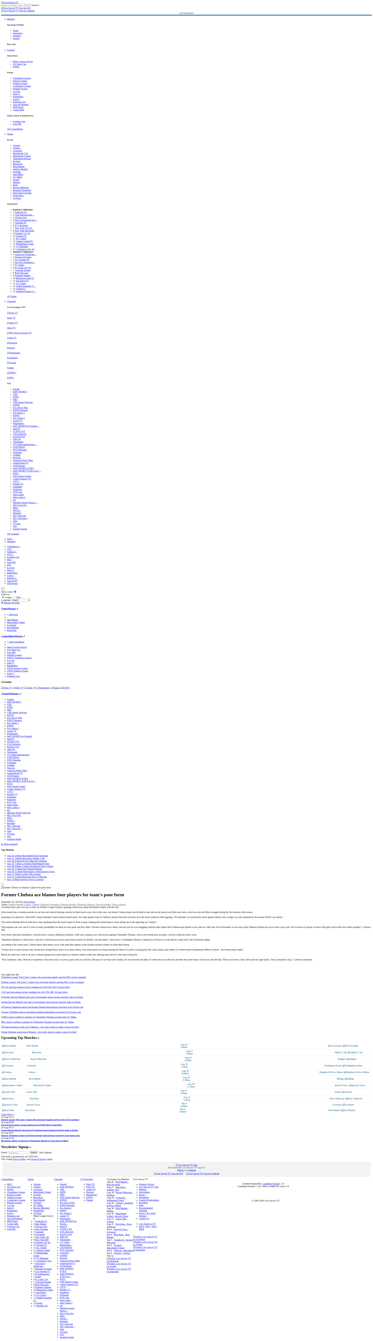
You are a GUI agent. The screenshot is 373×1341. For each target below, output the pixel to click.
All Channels (13, 534)
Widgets (142, 1189)
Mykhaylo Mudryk (86, 904)
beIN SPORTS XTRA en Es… (21, 781)
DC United (21, 238)
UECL (10, 554)
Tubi (15, 521)
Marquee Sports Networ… (25, 502)
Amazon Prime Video (23, 460)
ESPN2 (16, 405)
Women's (11, 541)
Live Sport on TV (147, 1224)
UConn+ (17, 523)
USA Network (19, 434)
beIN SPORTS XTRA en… (67, 1275)
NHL (154, 1226)
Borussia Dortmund (22, 190)
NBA (141, 1226)
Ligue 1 (16, 99)
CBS (15, 394)
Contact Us (144, 1218)
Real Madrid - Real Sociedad (118, 1183)
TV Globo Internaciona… (25, 444)
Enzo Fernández (103, 904)
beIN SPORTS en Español (19, 736)
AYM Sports (19, 465)
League (8, 597)
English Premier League (20, 904)
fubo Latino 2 (19, 497)
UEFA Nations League (17, 671)
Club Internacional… (24, 215)
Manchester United (21, 156)
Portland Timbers (23, 275)
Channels (11, 301)
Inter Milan (18, 174)
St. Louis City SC (23, 267)
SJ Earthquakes (42, 1274)
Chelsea (16, 148)
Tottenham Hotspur (22, 158)
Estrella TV (18, 484)
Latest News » (8, 1114)
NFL (148, 1226)
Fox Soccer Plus (20, 407)
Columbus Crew (44, 1261)
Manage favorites (11, 603)
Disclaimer (144, 1197)
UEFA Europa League (17, 668)
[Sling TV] (18, 688)
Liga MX (17, 124)
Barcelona (17, 164)
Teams (10, 134)
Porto (15, 185)
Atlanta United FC (24, 241)
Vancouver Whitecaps (39, 1264)
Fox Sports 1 (19, 413)
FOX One (17, 492)
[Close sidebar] (2, 884)
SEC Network (19, 516)
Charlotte (39, 1232)
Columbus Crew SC (25, 249)
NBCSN (17, 439)
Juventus (17, 172)
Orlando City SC (22, 233)
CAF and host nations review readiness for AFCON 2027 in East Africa (31, 1125)
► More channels (9, 844)
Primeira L (12, 578)
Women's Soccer (146, 1184)
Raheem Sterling (68, 904)
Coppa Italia (18, 110)
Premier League (20, 88)
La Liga (16, 91)
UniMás (16, 455)
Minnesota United (44, 1290)
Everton (16, 161)
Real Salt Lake (21, 273)
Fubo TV (90, 1187)
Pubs (141, 1205)
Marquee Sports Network (18, 813)
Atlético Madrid (20, 169)
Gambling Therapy (271, 1183)
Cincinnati (40, 1234)
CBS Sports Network (23, 402)
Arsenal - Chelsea (122, 1253)
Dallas (38, 1276)
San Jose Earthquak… (25, 262)
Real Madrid (18, 166)
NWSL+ (17, 510)
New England (41, 1229)
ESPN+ (16, 415)
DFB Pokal (18, 107)
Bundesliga (18, 96)
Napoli (16, 179)
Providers (143, 1202)
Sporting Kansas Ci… (26, 291)
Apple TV (17, 421)
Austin (39, 1303)
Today (16, 30)
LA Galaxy (21, 283)
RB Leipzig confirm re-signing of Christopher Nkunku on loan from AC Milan (34, 1141)
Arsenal (16, 145)
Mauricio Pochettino (49, 904)
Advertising (144, 1192)
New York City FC (23, 228)
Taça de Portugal (20, 104)
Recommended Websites (146, 1209)
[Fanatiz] (55, 688)
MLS (9, 559)
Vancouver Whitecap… (25, 254)
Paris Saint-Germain (22, 193)
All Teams (12, 296)
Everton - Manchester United (115, 1246)
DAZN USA (19, 436)
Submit (34, 1152)
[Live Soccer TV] (9, 2)
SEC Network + (20, 518)
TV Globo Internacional (18, 755)
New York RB (42, 1240)
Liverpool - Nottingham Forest (116, 1199)
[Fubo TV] (6, 688)
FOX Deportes (20, 450)
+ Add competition (15, 642)
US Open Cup (19, 64)
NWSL (16, 67)
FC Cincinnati (21, 225)
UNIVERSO (19, 447)
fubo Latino (18, 494)
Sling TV (90, 1184)
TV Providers (86, 1179)
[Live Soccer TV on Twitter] (120, 1266)
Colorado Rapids (22, 270)
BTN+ (16, 473)
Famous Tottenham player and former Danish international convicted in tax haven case (40, 1135)
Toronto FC (21, 236)
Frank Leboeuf (119, 904)
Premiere (17, 513)
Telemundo (18, 442)
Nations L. (12, 552)
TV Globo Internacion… (66, 1243)
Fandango (17, 486)
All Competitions (15, 129)
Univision (17, 452)
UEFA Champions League (19, 658)
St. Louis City (41, 1279)
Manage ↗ (13, 608)
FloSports (17, 489)
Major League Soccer (23, 61)
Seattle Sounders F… (26, 286)
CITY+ (16, 481)
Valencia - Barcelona (123, 1250)
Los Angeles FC (22, 259)
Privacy (142, 1195)
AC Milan (17, 177)
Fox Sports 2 (19, 418)
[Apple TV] (30, 688)
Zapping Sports (20, 529)
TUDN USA (19, 431)
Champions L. (13, 546)
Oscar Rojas (29, 902)
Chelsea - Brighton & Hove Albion (120, 1204)
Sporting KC (42, 1306)
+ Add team (12, 614)
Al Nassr (17, 198)
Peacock (17, 457)
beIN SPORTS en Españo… (26, 426)
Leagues (11, 50)
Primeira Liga (19, 102)
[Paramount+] (43, 688)
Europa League (20, 81)
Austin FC (21, 289)
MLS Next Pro (20, 505)
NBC (15, 399)
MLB (141, 1229)
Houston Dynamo (23, 257)
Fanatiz (16, 389)
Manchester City (20, 153)
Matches (11, 19)
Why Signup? (45, 1152)
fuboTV (16, 428)
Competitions (7, 636)
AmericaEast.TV (21, 463)
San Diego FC (22, 281)
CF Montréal (22, 246)
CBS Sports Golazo (22, 476)
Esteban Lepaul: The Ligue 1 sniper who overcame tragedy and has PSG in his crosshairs (40, 1119)
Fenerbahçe (18, 195)
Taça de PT (12, 581)
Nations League (20, 83)
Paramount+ (18, 423)
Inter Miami (40, 1224)
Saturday (17, 36)
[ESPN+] (65, 688)
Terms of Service (39, 1159)
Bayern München (21, 187)
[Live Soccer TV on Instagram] (120, 1271)
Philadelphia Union (25, 244)
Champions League (22, 78)
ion (14, 500)
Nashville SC (21, 212)
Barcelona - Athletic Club (116, 1188)
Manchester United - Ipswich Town (117, 1214)
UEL (9, 549)
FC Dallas (19, 265)
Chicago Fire (21, 217)
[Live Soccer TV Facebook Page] (120, 1261)
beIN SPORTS (20, 392)
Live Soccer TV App (148, 1187)
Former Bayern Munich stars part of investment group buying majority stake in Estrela (39, 1130)
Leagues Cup (19, 121)
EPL (9, 565)
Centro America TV (22, 479)
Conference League (22, 86)
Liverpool (17, 150)
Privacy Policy (19, 1159)
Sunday (16, 38)
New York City (42, 1237)
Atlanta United (43, 1250)
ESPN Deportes (20, 410)
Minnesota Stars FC (25, 278)
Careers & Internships (149, 1200)
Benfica (16, 182)
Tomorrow (18, 33)
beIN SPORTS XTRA (23, 468)
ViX (15, 526)
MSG (15, 508)
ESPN (16, 397)
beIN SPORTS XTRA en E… (27, 471)
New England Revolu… (26, 220)
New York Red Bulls (24, 230)
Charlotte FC (21, 223)
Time (18, 597)
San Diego (41, 1292)
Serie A (16, 94)
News (9, 539)
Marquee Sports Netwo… (67, 1309)
